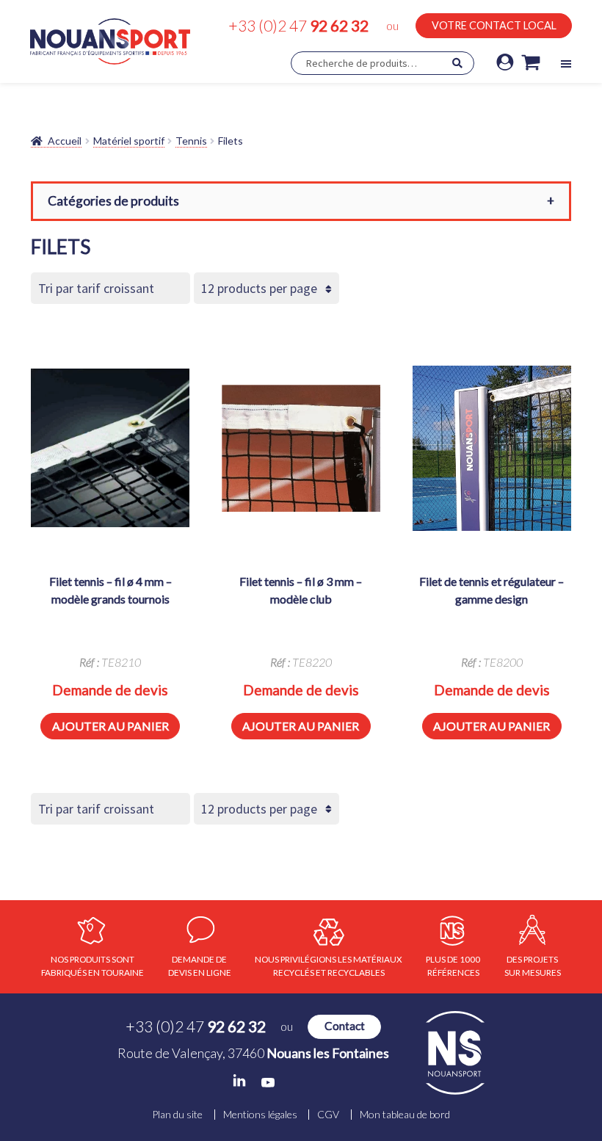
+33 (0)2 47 (298, 25)
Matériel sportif (128, 140)
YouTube (268, 1082)
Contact (344, 1025)
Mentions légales (260, 1114)
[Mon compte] (505, 63)
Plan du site (177, 1114)
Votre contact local (494, 25)
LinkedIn (239, 1080)
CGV (328, 1114)
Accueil (64, 140)
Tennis (191, 140)
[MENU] (566, 64)
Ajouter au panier (110, 726)
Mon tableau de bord (405, 1114)
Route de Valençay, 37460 (253, 1053)
